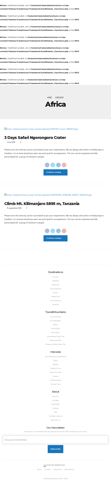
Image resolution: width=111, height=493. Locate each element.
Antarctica (55, 285)
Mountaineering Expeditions (55, 356)
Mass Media (55, 404)
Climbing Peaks (55, 380)
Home (49, 97)
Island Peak (55, 328)
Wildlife (55, 364)
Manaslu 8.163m (55, 340)
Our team (55, 400)
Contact (55, 408)
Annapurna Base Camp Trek (55, 344)
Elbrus (55, 324)
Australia (55, 304)
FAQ (55, 412)
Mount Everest (55, 317)
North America (55, 300)
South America (55, 289)
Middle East (55, 296)
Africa (55, 292)
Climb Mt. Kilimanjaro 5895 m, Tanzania (41, 203)
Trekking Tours (55, 368)
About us (55, 396)
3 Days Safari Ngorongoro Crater (35, 137)
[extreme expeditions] (54, 466)
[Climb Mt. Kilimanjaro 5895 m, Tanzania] (55, 195)
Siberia (55, 376)
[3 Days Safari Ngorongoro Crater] (55, 129)
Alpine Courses (55, 372)
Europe (55, 277)
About (39, 469)
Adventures (57, 469)
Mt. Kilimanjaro (55, 321)
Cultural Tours (55, 384)
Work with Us (55, 420)
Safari (55, 360)
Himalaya (55, 281)
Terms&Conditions (55, 416)
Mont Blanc (55, 332)
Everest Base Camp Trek (55, 336)
